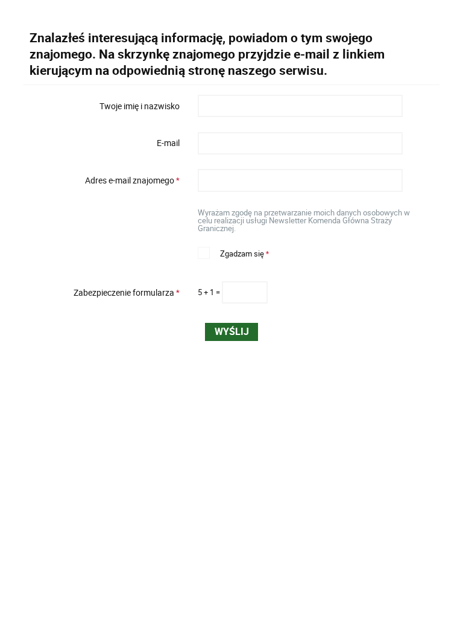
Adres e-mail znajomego (105, 180)
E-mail (168, 143)
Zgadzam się (233, 252)
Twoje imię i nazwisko (139, 105)
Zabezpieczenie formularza (105, 292)
